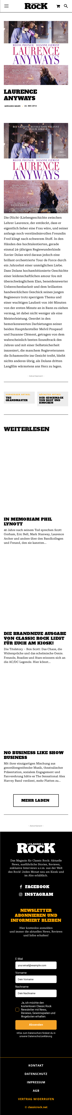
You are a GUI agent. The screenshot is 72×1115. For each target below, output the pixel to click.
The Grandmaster (17, 399)
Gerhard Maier (12, 106)
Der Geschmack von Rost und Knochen (51, 400)
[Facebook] (21, 887)
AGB (36, 1090)
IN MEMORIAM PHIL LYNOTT (28, 521)
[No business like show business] (36, 709)
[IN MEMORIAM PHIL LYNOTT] (36, 476)
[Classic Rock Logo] (36, 6)
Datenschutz (36, 1074)
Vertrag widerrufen (36, 1099)
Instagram (39, 895)
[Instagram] (20, 894)
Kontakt (36, 1065)
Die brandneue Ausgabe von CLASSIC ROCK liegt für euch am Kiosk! (35, 638)
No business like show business (34, 755)
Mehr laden (35, 800)
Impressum (36, 1082)
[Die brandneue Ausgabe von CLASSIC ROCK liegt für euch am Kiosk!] (36, 590)
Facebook (37, 887)
